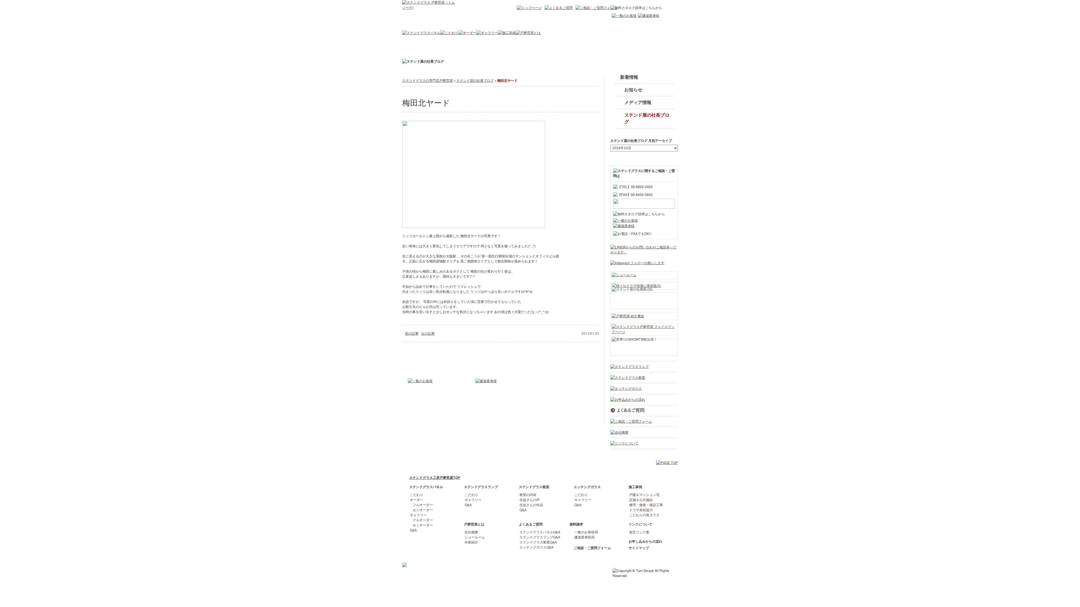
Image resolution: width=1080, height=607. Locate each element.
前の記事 (411, 333)
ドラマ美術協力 (641, 510)
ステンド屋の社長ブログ (475, 80)
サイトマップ (639, 548)
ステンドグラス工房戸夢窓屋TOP (434, 477)
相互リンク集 (639, 532)
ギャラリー (418, 515)
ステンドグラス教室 (534, 487)
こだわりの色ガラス (644, 515)
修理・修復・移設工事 (646, 505)
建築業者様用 (584, 537)
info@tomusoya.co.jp (559, 571)
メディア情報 (637, 102)
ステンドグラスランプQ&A (539, 537)
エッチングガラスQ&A (536, 547)
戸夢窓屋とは (474, 524)
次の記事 (428, 333)
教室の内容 (527, 495)
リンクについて (640, 524)
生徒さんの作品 (531, 505)
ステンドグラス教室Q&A (538, 542)
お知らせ (633, 90)
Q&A (413, 530)
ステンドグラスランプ (481, 487)
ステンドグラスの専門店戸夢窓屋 (427, 80)
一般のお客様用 (586, 532)
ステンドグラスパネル (426, 487)
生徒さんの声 (529, 500)
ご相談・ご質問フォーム (592, 548)
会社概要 (471, 532)
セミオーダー (423, 510)
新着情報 (629, 77)
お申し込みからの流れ (645, 541)
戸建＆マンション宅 (644, 495)
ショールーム (475, 537)
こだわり (416, 495)
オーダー (416, 500)
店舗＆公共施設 (641, 500)
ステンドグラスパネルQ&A (539, 532)
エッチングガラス (587, 487)
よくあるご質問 (531, 524)
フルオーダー (423, 505)
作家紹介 (471, 542)
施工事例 (635, 487)
